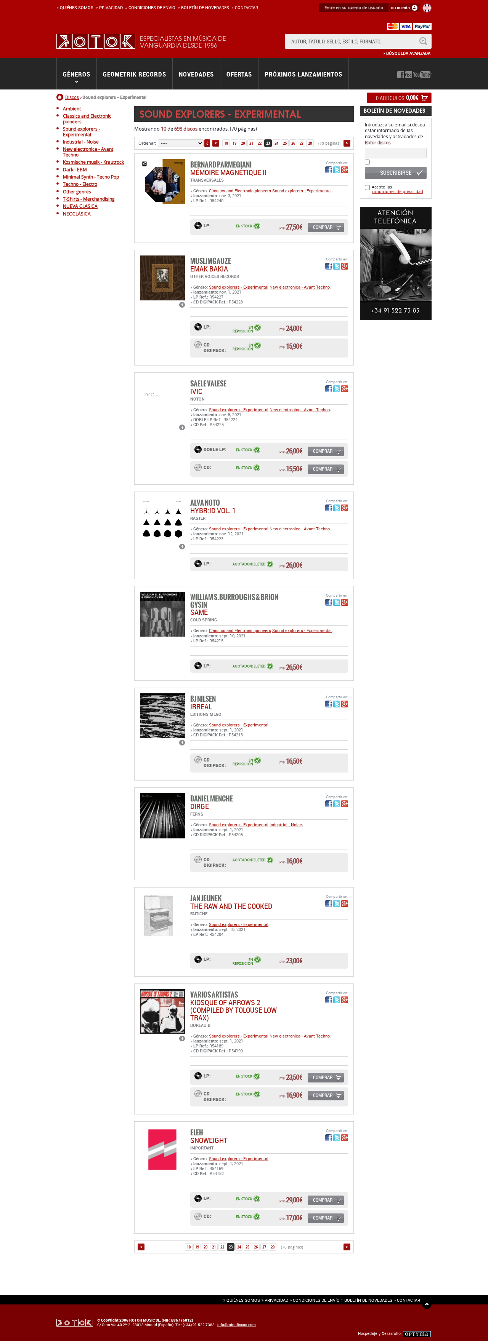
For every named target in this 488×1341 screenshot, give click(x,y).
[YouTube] (422, 74)
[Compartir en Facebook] (328, 169)
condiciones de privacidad (397, 191)
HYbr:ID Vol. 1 (213, 510)
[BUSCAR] (423, 41)
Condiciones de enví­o (151, 7)
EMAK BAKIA (209, 268)
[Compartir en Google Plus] (344, 169)
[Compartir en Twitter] (336, 169)
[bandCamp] (408, 74)
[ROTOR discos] (95, 41)
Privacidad (111, 7)
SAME (199, 612)
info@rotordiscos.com (236, 1324)
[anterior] (215, 143)
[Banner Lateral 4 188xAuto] (396, 263)
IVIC (196, 391)
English (427, 8)
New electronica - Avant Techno (300, 287)
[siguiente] (347, 143)
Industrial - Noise (286, 824)
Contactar (246, 7)
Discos (72, 97)
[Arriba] (427, 1304)
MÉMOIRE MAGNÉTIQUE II (228, 172)
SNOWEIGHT (209, 1140)
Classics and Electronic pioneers (240, 190)
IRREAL (201, 706)
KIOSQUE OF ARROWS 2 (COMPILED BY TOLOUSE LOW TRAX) (233, 1010)
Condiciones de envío (316, 1300)
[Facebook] (400, 74)
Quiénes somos (76, 7)
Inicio (60, 97)
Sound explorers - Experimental (302, 190)
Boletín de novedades (205, 7)
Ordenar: (147, 143)
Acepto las (397, 189)
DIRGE (199, 806)
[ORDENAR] (207, 143)
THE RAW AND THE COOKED (231, 906)
